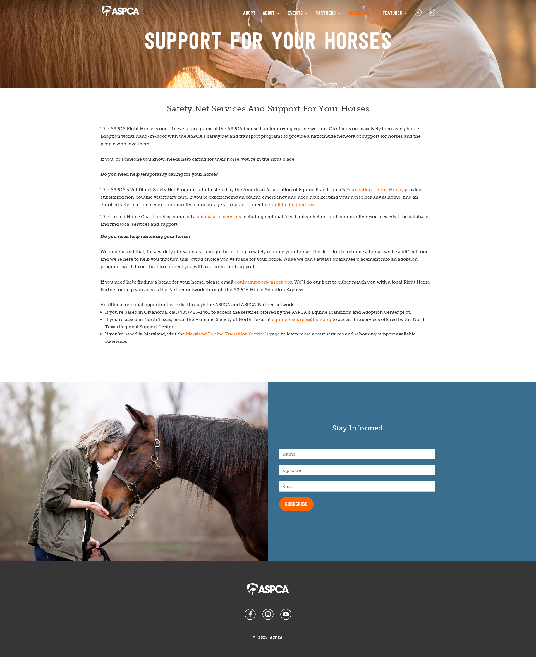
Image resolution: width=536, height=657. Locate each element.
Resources (359, 13)
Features (392, 13)
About (269, 13)
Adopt (249, 13)
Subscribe (296, 504)
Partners (325, 13)
